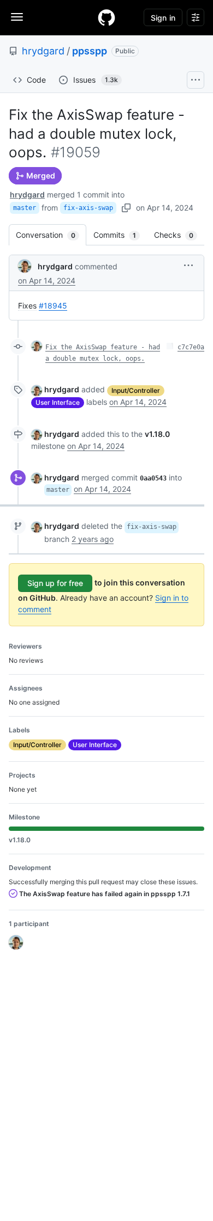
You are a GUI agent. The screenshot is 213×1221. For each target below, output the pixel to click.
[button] (188, 265)
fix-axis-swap (88, 208)
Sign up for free (55, 583)
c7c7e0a (190, 347)
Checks (179, 234)
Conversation (51, 234)
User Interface (58, 402)
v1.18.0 (157, 434)
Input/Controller (135, 390)
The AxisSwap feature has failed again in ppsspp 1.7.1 (103, 894)
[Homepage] (106, 17)
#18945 (53, 305)
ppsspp (89, 51)
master (24, 208)
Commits (120, 234)
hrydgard (43, 51)
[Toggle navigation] (17, 17)
